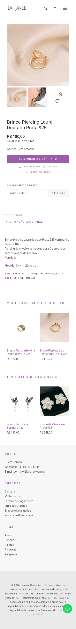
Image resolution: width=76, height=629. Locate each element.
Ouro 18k (18, 277)
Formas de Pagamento (19, 501)
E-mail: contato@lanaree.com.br (25, 471)
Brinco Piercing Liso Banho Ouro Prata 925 (53, 352)
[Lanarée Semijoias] (17, 8)
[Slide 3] (59, 97)
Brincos (50, 273)
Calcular (58, 193)
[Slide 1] (17, 97)
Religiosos (11, 554)
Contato (10, 491)
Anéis (8, 535)
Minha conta (12, 496)
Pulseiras (10, 549)
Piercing (60, 273)
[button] (64, 8)
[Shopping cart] (55, 8)
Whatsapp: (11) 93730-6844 (22, 466)
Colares (9, 544)
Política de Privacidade (19, 515)
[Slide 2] (38, 97)
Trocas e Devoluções (18, 510)
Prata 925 (30, 277)
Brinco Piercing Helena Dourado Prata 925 (21, 352)
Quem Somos (13, 462)
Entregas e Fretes (16, 505)
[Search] (45, 8)
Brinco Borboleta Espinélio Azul (17, 426)
